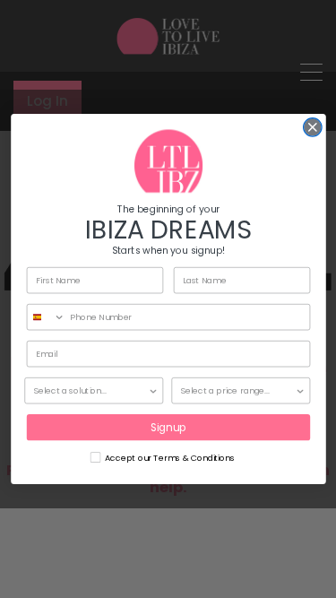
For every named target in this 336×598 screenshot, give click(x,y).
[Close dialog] (312, 127)
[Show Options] (153, 390)
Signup (167, 427)
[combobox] (46, 317)
